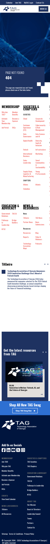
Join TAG (18, 2)
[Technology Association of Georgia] (11, 8)
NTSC (29, 494)
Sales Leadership (27, 161)
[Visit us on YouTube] (13, 449)
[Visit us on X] (18, 449)
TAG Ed (29, 481)
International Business (27, 155)
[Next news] (47, 264)
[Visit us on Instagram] (23, 449)
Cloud (25, 119)
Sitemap (5, 534)
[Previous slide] (43, 352)
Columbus (26, 189)
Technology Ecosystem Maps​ (27, 245)
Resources (27, 233)
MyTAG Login (28, 2)
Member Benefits (15, 113)
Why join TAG (6, 466)
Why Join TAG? (5, 113)
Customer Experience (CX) (27, 127)
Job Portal (5, 127)
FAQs (14, 127)
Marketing (39, 154)
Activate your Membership (11, 475)
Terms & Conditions (16, 534)
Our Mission (31, 504)
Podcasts (38, 243)
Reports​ (26, 237)
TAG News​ (38, 218)
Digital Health (27, 141)
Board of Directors (34, 509)
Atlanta (37, 184)
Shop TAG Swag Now (24, 410)
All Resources (6, 513)
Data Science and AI (40, 135)
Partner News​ (28, 222)
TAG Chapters (32, 466)
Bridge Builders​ (15, 221)
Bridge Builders (32, 490)
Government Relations (34, 476)
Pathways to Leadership (35, 485)
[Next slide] (45, 352)
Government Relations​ (6, 214)
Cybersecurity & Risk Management (40, 127)
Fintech (25, 149)
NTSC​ (4, 229)
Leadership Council (33, 513)
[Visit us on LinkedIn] (9, 449)
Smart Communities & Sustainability (40, 164)
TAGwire (26, 218)
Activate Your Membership (6, 121)
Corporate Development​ (40, 120)
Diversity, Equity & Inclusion (39, 143)
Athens (25, 184)
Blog (36, 233)
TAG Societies (32, 461)
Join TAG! (5, 461)
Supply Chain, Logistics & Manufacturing (28, 173)
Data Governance (27, 135)
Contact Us (40, 2)
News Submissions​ (39, 223)
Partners (30, 523)
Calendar (9, 2)
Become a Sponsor (15, 120)
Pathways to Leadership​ (5, 222)
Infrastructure (41, 149)
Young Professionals (41, 172)
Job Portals (5, 484)
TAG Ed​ (14, 213)
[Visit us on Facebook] (4, 449)
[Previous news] (44, 264)
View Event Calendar (9, 499)
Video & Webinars (38, 238)
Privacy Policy (29, 534)
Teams (29, 518)
